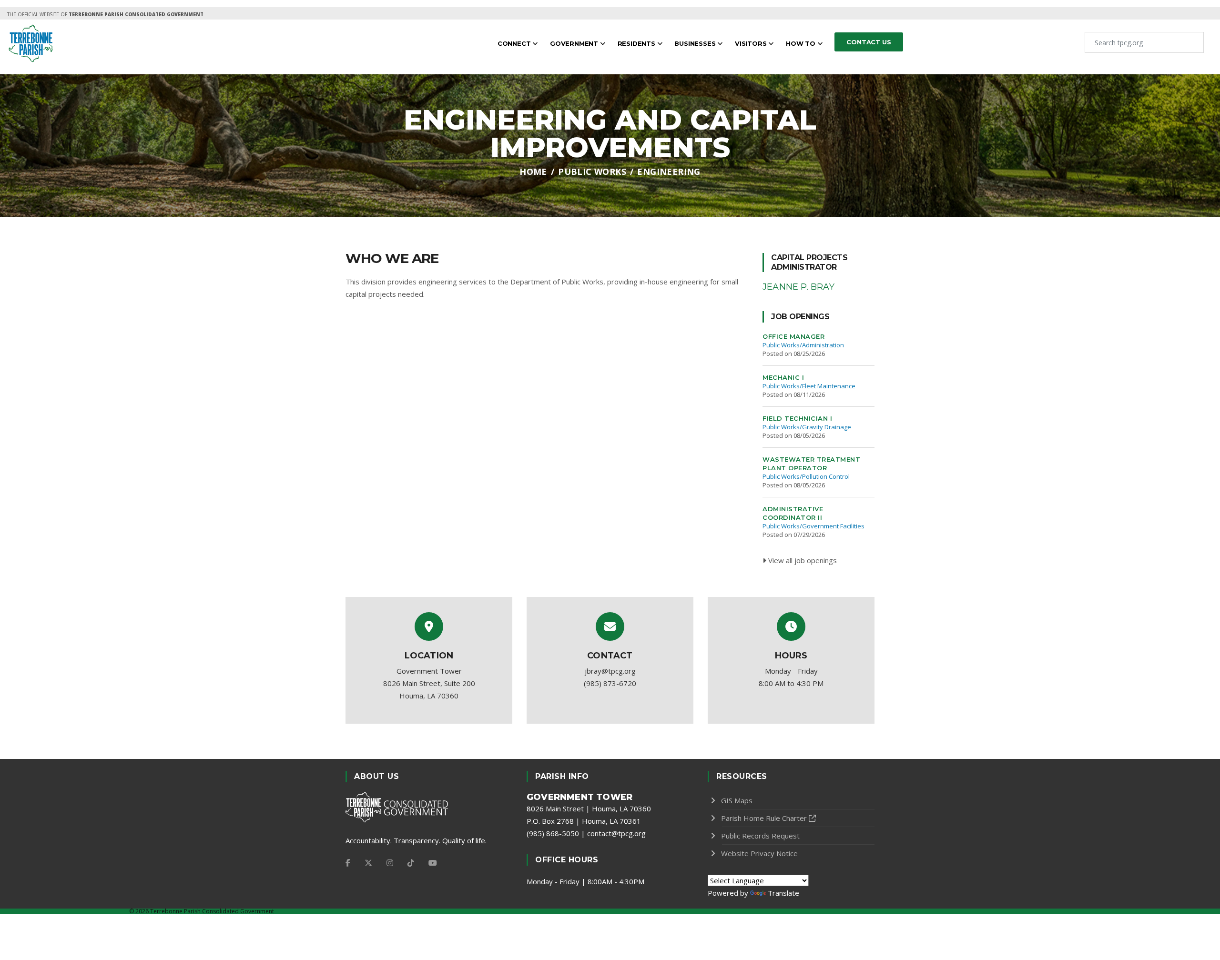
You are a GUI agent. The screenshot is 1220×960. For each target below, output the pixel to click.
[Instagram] (389, 862)
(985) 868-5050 (553, 833)
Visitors (751, 43)
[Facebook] (347, 862)
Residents (637, 43)
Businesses (695, 43)
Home (533, 171)
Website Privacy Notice (759, 853)
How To (801, 43)
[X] (368, 862)
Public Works (592, 171)
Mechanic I (783, 377)
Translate (783, 893)
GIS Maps (736, 800)
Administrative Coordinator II (792, 513)
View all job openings (801, 560)
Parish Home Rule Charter (764, 818)
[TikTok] (410, 862)
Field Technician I (797, 418)
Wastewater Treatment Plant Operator (811, 463)
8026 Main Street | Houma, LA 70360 (589, 808)
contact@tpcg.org (616, 833)
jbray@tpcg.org (610, 671)
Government (575, 43)
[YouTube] (432, 862)
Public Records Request (760, 835)
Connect (515, 43)
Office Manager (793, 336)
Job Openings (800, 316)
